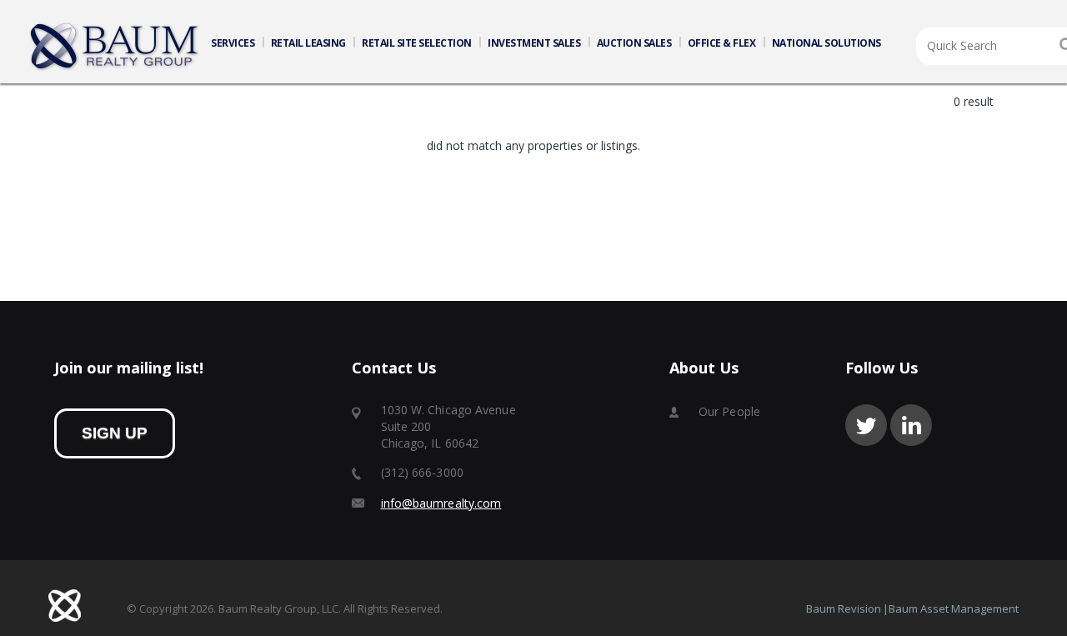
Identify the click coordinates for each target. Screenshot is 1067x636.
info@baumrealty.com (441, 503)
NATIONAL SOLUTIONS (826, 43)
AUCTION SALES (634, 43)
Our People (729, 411)
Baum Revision (843, 608)
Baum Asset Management (954, 608)
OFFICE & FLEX (722, 43)
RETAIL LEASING (308, 43)
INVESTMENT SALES (534, 43)
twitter (866, 425)
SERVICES (232, 43)
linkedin (911, 425)
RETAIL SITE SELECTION (417, 43)
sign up (115, 433)
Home (115, 47)
